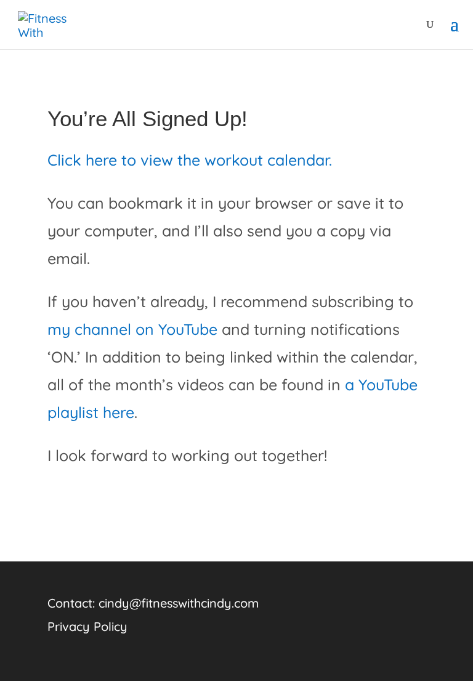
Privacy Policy (87, 626)
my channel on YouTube (132, 329)
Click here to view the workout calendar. (189, 159)
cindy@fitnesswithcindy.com (179, 603)
